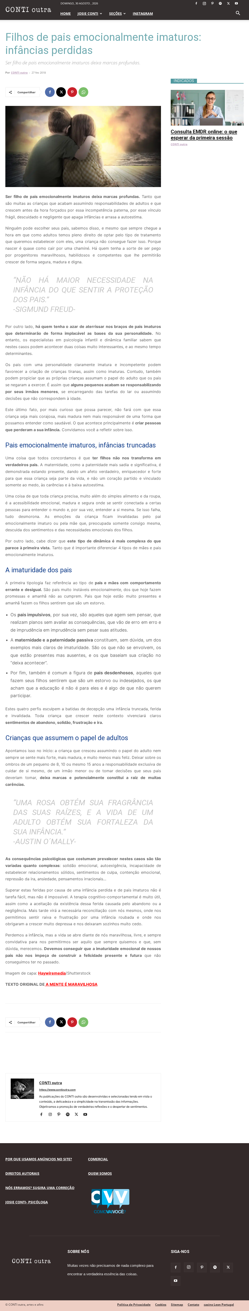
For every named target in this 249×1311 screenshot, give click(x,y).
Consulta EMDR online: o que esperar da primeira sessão (204, 135)
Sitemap (177, 1304)
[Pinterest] (212, 3)
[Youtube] (236, 3)
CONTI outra (19, 72)
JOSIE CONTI (88, 13)
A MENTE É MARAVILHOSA (71, 984)
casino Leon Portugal (219, 1304)
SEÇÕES (115, 13)
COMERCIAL (98, 1159)
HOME (65, 13)
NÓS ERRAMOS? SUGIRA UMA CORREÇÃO (39, 1187)
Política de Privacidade (134, 1304)
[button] (238, 13)
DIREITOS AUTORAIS (22, 1173)
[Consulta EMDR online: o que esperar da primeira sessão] (207, 92)
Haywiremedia (52, 973)
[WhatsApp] (83, 92)
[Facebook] (196, 3)
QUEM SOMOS (100, 1173)
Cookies (160, 1304)
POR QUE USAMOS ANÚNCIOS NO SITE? (38, 1159)
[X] (228, 3)
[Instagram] (204, 3)
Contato (193, 1304)
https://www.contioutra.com (57, 1089)
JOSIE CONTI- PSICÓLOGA (26, 1202)
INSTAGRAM (143, 13)
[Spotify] (220, 3)
